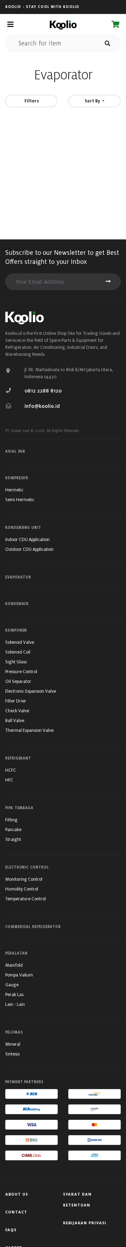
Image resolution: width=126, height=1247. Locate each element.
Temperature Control (25, 899)
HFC (9, 780)
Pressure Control (21, 672)
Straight (13, 839)
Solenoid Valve (19, 642)
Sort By (93, 100)
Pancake (13, 829)
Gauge (12, 985)
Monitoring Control (23, 879)
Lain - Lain (15, 1004)
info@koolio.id (42, 406)
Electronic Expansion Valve (30, 691)
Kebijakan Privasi (84, 1222)
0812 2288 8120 (43, 390)
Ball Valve (14, 720)
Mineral (12, 1044)
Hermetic (14, 490)
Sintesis (12, 1054)
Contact (16, 1212)
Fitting (11, 820)
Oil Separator (18, 681)
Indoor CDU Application (27, 539)
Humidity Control (21, 889)
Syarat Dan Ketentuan (77, 1200)
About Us (16, 1194)
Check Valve (17, 711)
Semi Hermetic (19, 500)
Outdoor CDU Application (29, 549)
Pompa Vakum (19, 975)
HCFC (10, 770)
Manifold (14, 965)
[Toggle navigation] (10, 24)
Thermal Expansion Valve (29, 730)
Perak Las (14, 994)
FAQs (10, 1229)
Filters (31, 100)
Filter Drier (15, 701)
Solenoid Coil (17, 652)
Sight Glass (16, 662)
